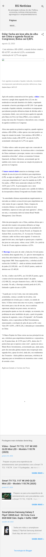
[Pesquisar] (42, 6)
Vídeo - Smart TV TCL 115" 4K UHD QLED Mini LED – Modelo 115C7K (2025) (19, 449)
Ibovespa (7, 252)
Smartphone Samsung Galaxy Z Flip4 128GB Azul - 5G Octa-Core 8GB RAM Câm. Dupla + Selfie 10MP (20, 515)
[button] (42, 34)
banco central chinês (11, 171)
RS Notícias (23, 6)
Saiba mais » (38, 473)
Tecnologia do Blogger (23, 551)
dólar (37, 97)
